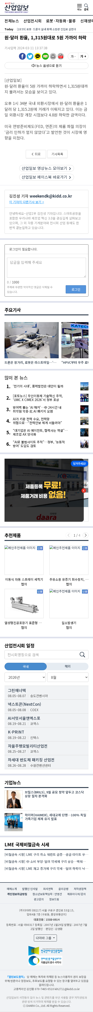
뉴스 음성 (42, 65)
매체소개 (12, 889)
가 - (73, 56)
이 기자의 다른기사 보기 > (26, 202)
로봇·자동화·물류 (61, 21)
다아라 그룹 (44, 938)
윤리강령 (63, 889)
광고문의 (39, 899)
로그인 (76, 289)
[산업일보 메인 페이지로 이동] (16, 7)
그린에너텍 (17, 690)
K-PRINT (16, 732)
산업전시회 (32, 21)
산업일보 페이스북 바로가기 (44, 177)
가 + (83, 56)
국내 (26, 666)
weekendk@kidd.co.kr (51, 196)
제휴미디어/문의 (76, 894)
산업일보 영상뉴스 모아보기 (44, 168)
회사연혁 (48, 889)
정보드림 (54, 899)
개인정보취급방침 (17, 894)
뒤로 (37, 154)
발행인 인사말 (30, 889)
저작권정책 (80, 889)
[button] (53, 56)
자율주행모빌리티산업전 (28, 746)
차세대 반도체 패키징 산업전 (31, 759)
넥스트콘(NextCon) (24, 704)
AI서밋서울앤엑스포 (24, 718)
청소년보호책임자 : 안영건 (47, 894)
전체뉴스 (12, 21)
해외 (68, 666)
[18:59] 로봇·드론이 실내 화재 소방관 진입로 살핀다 (46, 29)
